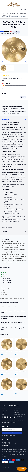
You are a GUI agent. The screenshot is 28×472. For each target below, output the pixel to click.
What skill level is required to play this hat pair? (12, 331)
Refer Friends (16, 31)
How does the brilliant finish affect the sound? (13, 325)
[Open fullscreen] (14, 50)
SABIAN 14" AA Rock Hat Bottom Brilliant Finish (14, 16)
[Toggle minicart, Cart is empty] (24, 9)
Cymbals (5, 15)
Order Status (17, 408)
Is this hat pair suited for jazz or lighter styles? (13, 314)
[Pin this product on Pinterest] (10, 31)
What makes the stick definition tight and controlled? (12, 319)
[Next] (25, 61)
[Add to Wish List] (21, 97)
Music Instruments (10, 13)
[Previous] (2, 61)
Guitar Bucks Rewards (19, 414)
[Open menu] (3, 9)
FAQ (3, 412)
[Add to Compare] (24, 97)
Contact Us (4, 410)
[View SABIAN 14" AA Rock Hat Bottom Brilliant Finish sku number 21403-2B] (3, 68)
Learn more (16, 113)
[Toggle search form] (18, 9)
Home (3, 13)
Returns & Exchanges (19, 416)
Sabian (10, 15)
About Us (4, 408)
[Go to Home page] (14, 4)
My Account (16, 412)
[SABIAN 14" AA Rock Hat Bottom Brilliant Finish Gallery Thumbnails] (7, 68)
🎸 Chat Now (20, 468)
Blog (3, 414)
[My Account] (21, 9)
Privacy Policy (5, 416)
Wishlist (16, 410)
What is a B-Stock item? (9, 309)
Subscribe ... (12, 433)
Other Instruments (21, 13)
